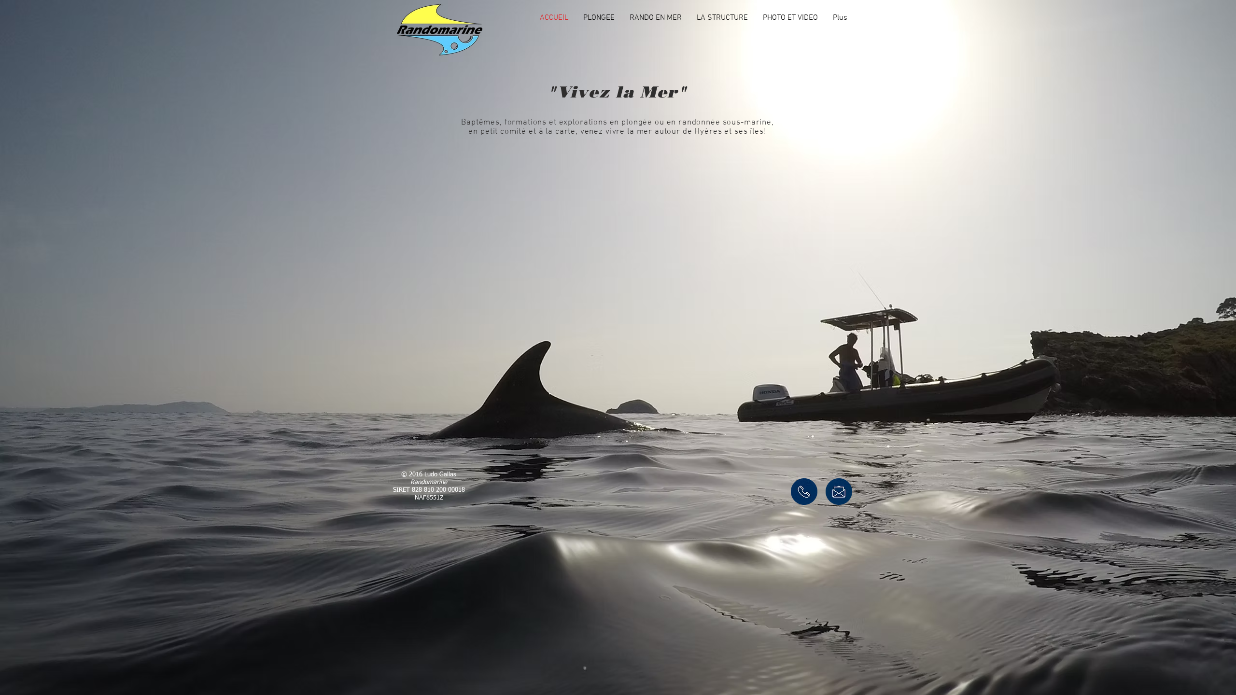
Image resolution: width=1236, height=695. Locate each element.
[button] (599, 18)
